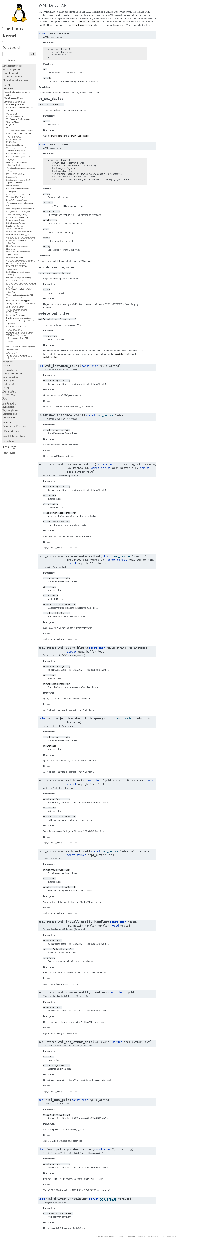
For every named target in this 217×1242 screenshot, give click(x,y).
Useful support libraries (14, 98)
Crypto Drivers (12, 125)
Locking (6, 365)
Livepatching (8, 394)
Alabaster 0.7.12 (157, 1236)
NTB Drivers (11, 249)
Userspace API (9, 417)
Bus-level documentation (14, 101)
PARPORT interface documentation (20, 260)
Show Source (8, 452)
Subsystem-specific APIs (15, 104)
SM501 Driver (12, 312)
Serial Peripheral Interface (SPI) (18, 318)
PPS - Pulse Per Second (15, 280)
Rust (4, 398)
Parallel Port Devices (14, 226)
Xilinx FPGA (11, 352)
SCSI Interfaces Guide (15, 306)
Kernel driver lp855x (14, 116)
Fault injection (9, 391)
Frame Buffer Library (14, 145)
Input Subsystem (13, 186)
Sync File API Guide (14, 329)
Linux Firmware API (14, 139)
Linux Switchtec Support (16, 326)
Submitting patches (11, 69)
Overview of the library (18, 278)
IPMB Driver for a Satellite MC (18, 194)
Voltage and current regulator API (19, 295)
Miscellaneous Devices (15, 223)
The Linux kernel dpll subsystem (19, 130)
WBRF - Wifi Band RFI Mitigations (20, 347)
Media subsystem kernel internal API (21, 209)
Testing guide (8, 380)
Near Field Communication (17, 246)
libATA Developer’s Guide (16, 200)
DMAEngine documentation (17, 128)
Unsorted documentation (13, 436)
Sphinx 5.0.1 (142, 1236)
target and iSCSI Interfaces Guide (19, 332)
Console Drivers (12, 122)
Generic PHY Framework (16, 263)
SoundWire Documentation (17, 315)
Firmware (6, 422)
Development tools (11, 377)
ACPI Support (11, 113)
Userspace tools (9, 414)
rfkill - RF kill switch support (18, 301)
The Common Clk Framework (18, 119)
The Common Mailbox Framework (20, 203)
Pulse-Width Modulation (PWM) (19, 232)
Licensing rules (9, 370)
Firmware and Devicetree (14, 426)
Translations (8, 441)
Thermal (9, 341)
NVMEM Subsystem (14, 257)
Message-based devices (15, 220)
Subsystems (7, 361)
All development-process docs (16, 80)
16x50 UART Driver (14, 229)
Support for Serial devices (16, 309)
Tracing (5, 387)
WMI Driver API (13, 349)
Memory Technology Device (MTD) (20, 237)
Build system (8, 406)
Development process (12, 66)
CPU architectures (10, 431)
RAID (8, 206)
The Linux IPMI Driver (15, 197)
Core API (6, 85)
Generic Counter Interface (16, 153)
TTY (8, 344)
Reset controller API (14, 298)
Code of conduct (10, 73)
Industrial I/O (11, 177)
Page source (171, 1236)
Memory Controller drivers (17, 217)
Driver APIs (8, 88)
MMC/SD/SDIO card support (17, 234)
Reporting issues (10, 410)
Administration (9, 403)
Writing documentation (13, 373)
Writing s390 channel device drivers (20, 303)
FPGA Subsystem (13, 142)
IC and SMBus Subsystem (17, 174)
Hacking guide (9, 384)
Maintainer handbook (12, 76)
